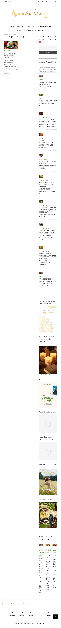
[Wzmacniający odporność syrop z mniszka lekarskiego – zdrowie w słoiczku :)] (41, 176)
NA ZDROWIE (7, 50)
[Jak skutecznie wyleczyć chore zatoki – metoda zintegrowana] (41, 544)
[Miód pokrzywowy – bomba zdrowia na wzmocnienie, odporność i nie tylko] (41, 224)
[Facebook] (42, 1)
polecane (41, 552)
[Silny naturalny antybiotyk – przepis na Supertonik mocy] (55, 544)
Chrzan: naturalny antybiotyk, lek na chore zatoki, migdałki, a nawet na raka (47, 212)
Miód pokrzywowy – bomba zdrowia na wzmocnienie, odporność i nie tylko (48, 235)
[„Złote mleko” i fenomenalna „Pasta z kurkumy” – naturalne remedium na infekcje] (41, 247)
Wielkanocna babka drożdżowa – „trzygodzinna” (48, 84)
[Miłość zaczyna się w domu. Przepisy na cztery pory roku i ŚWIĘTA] (41, 155)
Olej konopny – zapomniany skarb (10, 55)
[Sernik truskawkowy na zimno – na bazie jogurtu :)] (41, 134)
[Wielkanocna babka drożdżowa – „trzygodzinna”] (41, 76)
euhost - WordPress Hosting (39, 623)
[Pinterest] (52, 1)
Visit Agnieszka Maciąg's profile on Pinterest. (14, 604)
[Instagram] (45, 1)
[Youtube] (55, 1)
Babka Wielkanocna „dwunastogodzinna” (48, 103)
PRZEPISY (41, 79)
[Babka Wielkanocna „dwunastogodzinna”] (41, 94)
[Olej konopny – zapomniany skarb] (11, 44)
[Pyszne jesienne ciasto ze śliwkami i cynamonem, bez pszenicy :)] (41, 273)
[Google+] (49, 1)
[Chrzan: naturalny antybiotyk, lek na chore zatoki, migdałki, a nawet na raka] (41, 201)
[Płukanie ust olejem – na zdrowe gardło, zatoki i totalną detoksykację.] (48, 544)
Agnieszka (7, 76)
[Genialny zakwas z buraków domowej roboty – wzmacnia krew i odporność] (41, 113)
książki (40, 159)
